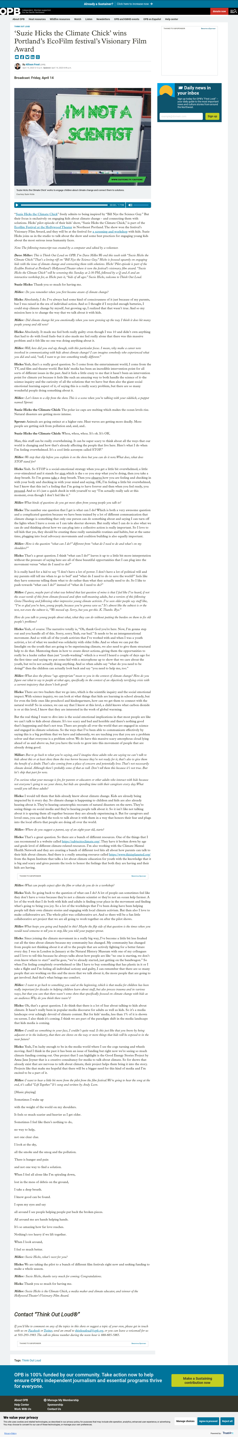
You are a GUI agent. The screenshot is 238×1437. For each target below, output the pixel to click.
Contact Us (54, 1409)
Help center (171, 19)
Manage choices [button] (185, 1421)
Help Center (21, 1404)
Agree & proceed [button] (208, 1421)
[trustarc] (227, 1433)
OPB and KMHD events (126, 19)
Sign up (212, 116)
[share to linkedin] (32, 57)
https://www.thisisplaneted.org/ (130, 854)
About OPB (19, 19)
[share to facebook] (22, 57)
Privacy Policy (10, 1433)
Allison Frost (33, 64)
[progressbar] (64, 205)
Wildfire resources (60, 19)
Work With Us (22, 1409)
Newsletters (103, 19)
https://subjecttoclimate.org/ (81, 841)
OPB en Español (152, 19)
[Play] (17, 205)
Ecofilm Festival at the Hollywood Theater (43, 227)
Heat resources (37, 19)
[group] (82, 205)
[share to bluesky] (27, 57)
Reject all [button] (227, 1421)
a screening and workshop (110, 231)
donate (219, 11)
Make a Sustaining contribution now (197, 1380)
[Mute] (130, 205)
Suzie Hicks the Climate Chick (36, 214)
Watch (77, 19)
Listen (88, 19)
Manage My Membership (63, 1400)
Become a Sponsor (139, 876)
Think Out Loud (22, 26)
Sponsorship (55, 1404)
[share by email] (17, 57)
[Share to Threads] (37, 57)
